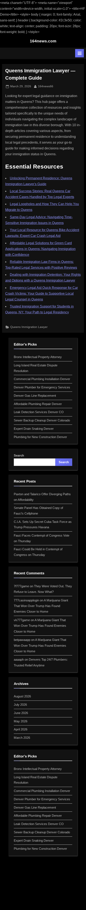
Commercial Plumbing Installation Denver (42, 379)
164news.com (43, 41)
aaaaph (19, 659)
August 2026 (22, 696)
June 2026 (21, 713)
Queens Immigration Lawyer (29, 327)
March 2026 (22, 737)
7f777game (21, 586)
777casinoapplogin (26, 600)
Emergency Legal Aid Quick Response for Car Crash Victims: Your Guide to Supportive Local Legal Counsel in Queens (41, 293)
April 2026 (20, 729)
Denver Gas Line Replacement (35, 395)
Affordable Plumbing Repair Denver (38, 404)
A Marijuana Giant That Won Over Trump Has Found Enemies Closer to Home (41, 605)
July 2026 (20, 704)
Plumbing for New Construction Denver (40, 437)
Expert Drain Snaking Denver (34, 428)
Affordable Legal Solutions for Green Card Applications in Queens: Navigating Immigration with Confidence (40, 248)
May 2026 (20, 721)
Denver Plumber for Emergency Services (42, 387)
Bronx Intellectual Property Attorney (38, 357)
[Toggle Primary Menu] (79, 53)
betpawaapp (22, 640)
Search (19, 455)
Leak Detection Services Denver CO (39, 412)
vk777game (22, 620)
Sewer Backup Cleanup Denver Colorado (42, 420)
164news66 (45, 86)
